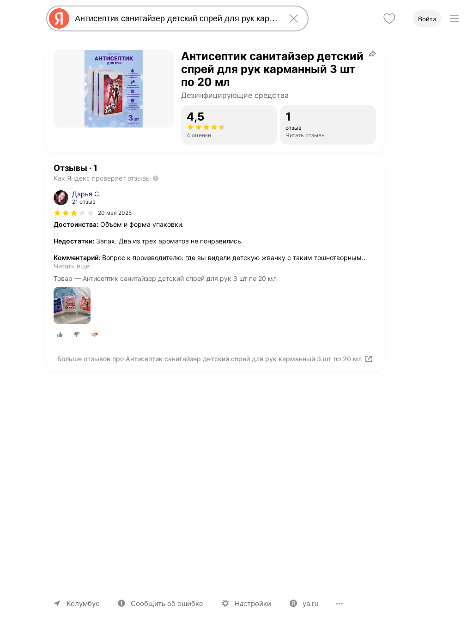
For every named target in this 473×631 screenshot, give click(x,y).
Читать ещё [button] (72, 266)
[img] (74, 213)
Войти (427, 19)
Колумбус (83, 603)
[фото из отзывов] (72, 306)
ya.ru (311, 603)
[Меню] (454, 18)
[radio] (60, 334)
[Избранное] (389, 18)
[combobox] (175, 18)
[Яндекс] (59, 18)
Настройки (253, 603)
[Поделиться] (372, 53)
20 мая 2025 (115, 212)
